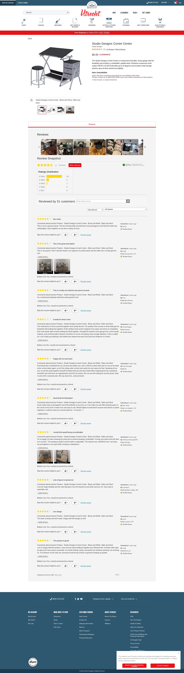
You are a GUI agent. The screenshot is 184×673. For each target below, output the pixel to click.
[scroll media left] (39, 147)
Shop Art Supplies (8, 3)
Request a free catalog (101, 599)
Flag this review (85, 235)
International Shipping (86, 634)
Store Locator (58, 623)
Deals (135, 13)
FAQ (131, 616)
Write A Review (120, 49)
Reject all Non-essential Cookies (134, 666)
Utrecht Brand (23, 3)
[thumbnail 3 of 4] (60, 110)
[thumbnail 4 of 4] (70, 110)
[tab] (92, 124)
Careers (107, 620)
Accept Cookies (162, 665)
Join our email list (127, 599)
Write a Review (75, 165)
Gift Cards (146, 13)
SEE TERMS (104, 33)
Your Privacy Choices (137, 631)
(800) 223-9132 (153, 3)
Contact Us (83, 620)
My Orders (31, 620)
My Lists (31, 623)
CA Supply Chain (136, 640)
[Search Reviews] (128, 201)
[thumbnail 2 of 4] (51, 110)
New (114, 13)
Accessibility (134, 647)
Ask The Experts (135, 620)
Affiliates (107, 623)
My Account (32, 616)
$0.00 (95, 54)
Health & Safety (135, 623)
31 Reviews (110, 49)
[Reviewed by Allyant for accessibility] (33, 666)
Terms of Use (135, 643)
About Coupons (84, 631)
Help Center (83, 616)
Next (117, 574)
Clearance (124, 13)
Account (164, 2)
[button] (45, 266)
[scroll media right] (145, 147)
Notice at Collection (136, 627)
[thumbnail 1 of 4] (42, 110)
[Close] (178, 653)
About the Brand (110, 616)
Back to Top (58, 575)
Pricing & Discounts (85, 638)
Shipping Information (86, 623)
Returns (82, 627)
